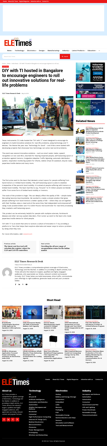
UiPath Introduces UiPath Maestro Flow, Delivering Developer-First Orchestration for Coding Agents (32, 354)
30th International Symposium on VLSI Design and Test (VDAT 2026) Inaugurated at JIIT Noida (74, 326)
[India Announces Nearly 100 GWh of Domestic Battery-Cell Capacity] (32, 312)
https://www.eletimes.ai (23, 264)
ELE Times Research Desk (11, 93)
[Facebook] (15, 284)
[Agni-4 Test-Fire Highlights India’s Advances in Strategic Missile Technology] (80, 141)
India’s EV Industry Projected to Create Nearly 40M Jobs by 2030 (95, 169)
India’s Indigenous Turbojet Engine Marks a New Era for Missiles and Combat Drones (94, 200)
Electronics (5, 321)
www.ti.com (27, 234)
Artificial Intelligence (28, 349)
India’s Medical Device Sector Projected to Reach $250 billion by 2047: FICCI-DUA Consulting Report (95, 160)
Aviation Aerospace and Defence (94, 197)
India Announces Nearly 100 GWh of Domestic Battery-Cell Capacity (31, 324)
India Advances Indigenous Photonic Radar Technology (94, 150)
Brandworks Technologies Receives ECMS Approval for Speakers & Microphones (11, 325)
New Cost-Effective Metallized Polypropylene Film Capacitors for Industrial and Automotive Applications (53, 354)
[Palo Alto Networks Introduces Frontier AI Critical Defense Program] (95, 312)
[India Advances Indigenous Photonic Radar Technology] (80, 150)
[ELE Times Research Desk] (7, 272)
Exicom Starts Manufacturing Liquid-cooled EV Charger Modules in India (52, 325)
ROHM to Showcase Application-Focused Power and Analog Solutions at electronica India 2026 (11, 354)
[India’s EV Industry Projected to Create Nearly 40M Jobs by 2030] (80, 170)
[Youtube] (26, 284)
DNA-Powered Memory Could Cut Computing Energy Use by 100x (73, 353)
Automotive (89, 127)
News (8, 63)
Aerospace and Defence (92, 137)
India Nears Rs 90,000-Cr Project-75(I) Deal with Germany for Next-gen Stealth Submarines (95, 190)
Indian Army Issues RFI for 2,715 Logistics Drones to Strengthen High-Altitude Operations (93, 180)
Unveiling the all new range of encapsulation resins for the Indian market (55, 248)
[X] (23, 284)
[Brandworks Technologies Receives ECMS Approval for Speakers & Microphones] (11, 312)
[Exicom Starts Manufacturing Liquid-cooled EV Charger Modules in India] (53, 312)
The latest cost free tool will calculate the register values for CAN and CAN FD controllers (17, 248)
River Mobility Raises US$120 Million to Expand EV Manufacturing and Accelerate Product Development (94, 131)
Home (4, 63)
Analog (67, 321)
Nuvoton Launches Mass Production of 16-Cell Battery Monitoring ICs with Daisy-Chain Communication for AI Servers (95, 355)
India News (15, 63)
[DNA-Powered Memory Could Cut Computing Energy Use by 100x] (74, 341)
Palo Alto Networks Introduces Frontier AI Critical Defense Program (95, 324)
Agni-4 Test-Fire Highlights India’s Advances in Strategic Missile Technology (94, 140)
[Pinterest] (13, 419)
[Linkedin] (19, 284)
